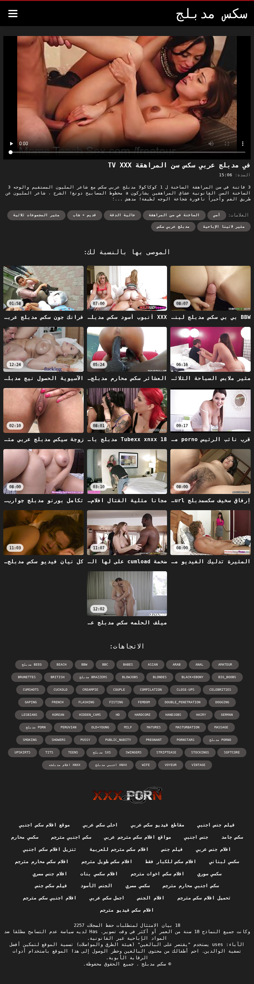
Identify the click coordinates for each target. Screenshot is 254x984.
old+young (100, 727)
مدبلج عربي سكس (173, 227)
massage (221, 727)
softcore (232, 752)
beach (61, 664)
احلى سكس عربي (100, 824)
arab (177, 664)
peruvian (68, 727)
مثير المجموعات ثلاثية (36, 215)
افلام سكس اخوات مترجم (157, 873)
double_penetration (182, 702)
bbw (84, 664)
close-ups (185, 689)
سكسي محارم (24, 837)
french (58, 702)
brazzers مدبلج (93, 677)
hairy (201, 715)
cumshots (31, 689)
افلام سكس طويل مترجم (107, 861)
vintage (198, 765)
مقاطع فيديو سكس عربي (157, 824)
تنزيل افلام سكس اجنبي (49, 849)
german (227, 715)
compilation (151, 689)
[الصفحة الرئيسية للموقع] (127, 795)
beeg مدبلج (32, 664)
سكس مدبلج (152, 963)
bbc (105, 664)
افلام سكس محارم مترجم (41, 861)
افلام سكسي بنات (99, 873)
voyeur (171, 765)
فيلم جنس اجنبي (216, 824)
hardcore (142, 715)
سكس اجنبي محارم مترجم (191, 885)
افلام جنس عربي (213, 849)
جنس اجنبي (196, 837)
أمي (216, 215)
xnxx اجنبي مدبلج (111, 765)
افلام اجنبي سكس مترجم (49, 897)
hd (118, 715)
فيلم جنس (172, 849)
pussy (85, 740)
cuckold (60, 689)
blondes (160, 677)
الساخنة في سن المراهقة (174, 215)
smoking (30, 740)
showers (58, 740)
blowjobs (130, 677)
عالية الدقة (122, 215)
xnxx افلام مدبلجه (64, 765)
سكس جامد (231, 837)
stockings (200, 752)
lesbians (29, 715)
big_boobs (227, 677)
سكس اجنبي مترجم (71, 837)
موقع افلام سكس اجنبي (44, 824)
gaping (31, 702)
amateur (225, 664)
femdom (144, 702)
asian (153, 664)
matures (154, 727)
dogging (222, 702)
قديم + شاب (84, 215)
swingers (134, 752)
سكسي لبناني (223, 861)
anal (199, 664)
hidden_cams (90, 715)
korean (58, 715)
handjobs (173, 715)
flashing (86, 702)
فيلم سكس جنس (51, 885)
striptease (166, 752)
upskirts (22, 752)
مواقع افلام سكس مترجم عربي (137, 837)
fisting (116, 702)
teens (73, 752)
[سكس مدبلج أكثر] (13, 13)
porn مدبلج (36, 727)
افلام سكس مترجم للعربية (119, 849)
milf (128, 727)
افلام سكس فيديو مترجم (126, 910)
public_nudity (118, 740)
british (57, 677)
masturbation (187, 727)
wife (146, 765)
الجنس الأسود (96, 885)
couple (119, 689)
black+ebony (192, 677)
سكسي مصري (137, 885)
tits (49, 752)
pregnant (154, 740)
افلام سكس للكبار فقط (171, 861)
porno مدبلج (220, 740)
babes (128, 664)
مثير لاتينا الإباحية (224, 227)
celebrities (220, 689)
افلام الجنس (151, 897)
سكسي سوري (209, 873)
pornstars (185, 740)
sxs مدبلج (102, 752)
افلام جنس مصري (50, 873)
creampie (90, 689)
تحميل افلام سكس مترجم (204, 897)
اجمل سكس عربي (107, 897)
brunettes (27, 677)
